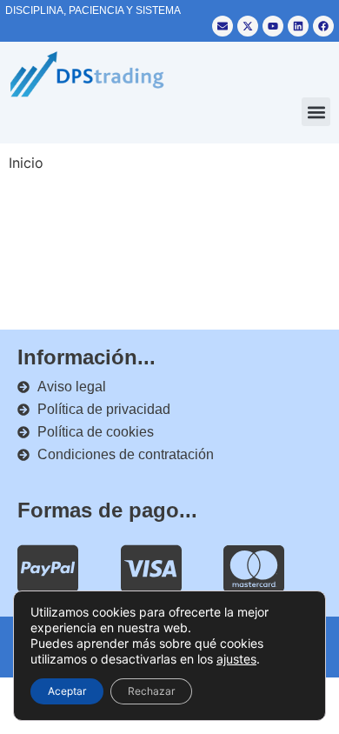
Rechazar (151, 690)
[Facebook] (323, 26)
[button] (316, 111)
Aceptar (67, 690)
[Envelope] (222, 26)
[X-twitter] (247, 26)
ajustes (236, 658)
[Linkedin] (298, 26)
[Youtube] (273, 26)
